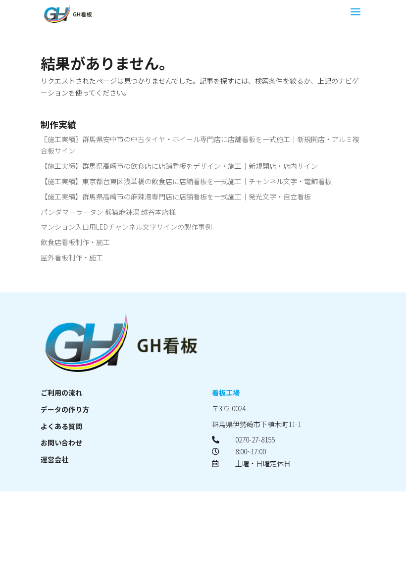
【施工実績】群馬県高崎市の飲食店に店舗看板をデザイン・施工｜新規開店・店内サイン (179, 166)
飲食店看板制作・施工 (75, 242)
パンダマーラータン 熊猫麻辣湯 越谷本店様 (108, 212)
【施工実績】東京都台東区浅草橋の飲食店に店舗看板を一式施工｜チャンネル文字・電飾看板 (186, 181)
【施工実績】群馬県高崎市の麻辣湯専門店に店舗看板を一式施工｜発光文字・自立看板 (176, 196)
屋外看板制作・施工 (72, 257)
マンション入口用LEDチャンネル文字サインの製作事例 (126, 227)
